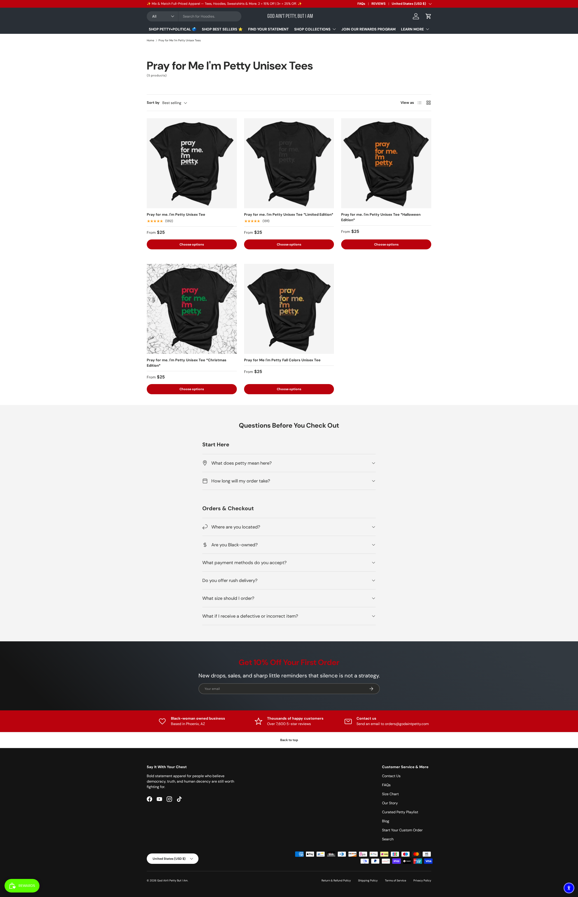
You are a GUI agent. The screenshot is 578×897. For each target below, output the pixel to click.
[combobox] (194, 16)
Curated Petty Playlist (400, 812)
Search (388, 839)
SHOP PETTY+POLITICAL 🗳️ (172, 29)
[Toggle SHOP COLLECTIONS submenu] (334, 29)
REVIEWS (378, 4)
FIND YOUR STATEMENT (268, 29)
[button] (429, 16)
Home (150, 40)
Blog (385, 821)
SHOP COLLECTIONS (312, 29)
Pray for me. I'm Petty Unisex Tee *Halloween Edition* (381, 217)
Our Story (390, 803)
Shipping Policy (368, 880)
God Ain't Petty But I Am (172, 880)
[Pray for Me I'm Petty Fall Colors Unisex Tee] (289, 309)
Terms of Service (395, 880)
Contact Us (391, 776)
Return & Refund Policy (336, 880)
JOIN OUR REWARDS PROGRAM (368, 29)
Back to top (289, 740)
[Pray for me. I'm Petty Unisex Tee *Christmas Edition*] (192, 309)
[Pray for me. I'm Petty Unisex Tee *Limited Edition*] (289, 163)
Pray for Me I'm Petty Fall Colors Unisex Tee (282, 360)
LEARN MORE (412, 29)
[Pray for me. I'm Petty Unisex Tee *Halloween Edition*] (386, 163)
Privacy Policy (422, 880)
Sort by (153, 102)
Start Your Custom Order (402, 830)
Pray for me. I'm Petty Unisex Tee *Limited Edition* (288, 214)
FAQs (361, 4)
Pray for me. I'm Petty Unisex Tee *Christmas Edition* (186, 363)
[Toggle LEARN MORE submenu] (427, 29)
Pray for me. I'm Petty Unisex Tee (176, 214)
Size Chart (390, 794)
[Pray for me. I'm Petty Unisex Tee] (192, 163)
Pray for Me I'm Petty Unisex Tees (179, 40)
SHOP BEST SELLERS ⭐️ (222, 29)
